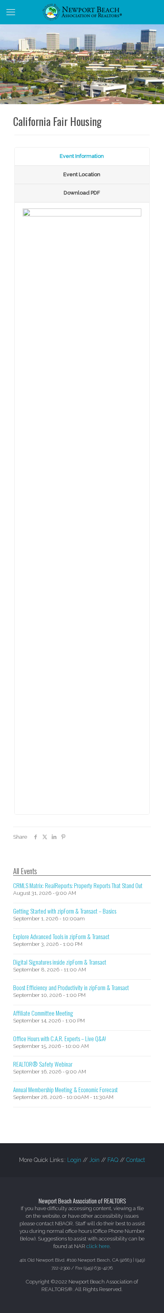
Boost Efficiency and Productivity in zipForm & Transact (71, 987)
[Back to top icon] (147, 1296)
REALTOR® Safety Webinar (42, 1063)
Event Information (82, 156)
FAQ (112, 1160)
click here (97, 1246)
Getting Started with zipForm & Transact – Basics (64, 910)
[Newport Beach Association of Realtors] (82, 12)
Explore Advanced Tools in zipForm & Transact (61, 936)
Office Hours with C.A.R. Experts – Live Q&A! (59, 1038)
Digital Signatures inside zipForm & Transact (59, 961)
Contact (135, 1160)
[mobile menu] (11, 12)
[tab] (82, 156)
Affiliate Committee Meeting (43, 1012)
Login (74, 1160)
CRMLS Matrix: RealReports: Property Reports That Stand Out (78, 885)
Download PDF (82, 193)
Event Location (81, 174)
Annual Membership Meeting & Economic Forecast (65, 1089)
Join (94, 1160)
